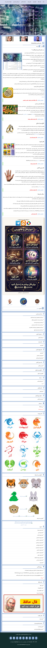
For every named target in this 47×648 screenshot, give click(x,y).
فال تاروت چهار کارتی (39, 542)
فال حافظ (39, 2)
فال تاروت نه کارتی (40, 550)
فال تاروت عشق (40, 555)
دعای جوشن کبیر (40, 381)
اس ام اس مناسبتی (16, 2)
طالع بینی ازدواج (36, 134)
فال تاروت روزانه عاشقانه (39, 557)
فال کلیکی (41, 391)
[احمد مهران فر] (38, 39)
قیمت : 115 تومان (23, 523)
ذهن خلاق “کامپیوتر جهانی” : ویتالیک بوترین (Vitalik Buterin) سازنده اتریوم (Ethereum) (29, 573)
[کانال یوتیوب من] (14, 638)
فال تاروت (34, 2)
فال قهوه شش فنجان (39, 358)
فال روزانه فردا (40, 627)
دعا (42, 383)
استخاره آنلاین (23, 2)
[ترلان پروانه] (24, 39)
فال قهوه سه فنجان (40, 355)
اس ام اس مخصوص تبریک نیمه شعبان (37, 317)
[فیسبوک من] (30, 638)
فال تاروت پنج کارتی (39, 545)
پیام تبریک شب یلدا (40, 593)
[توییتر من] (20, 638)
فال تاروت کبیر (40, 532)
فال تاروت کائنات (40, 535)
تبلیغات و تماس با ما (8, 2)
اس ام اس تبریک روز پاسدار (38, 322)
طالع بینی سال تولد (40, 518)
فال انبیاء (41, 345)
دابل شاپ (23, 6)
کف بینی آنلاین (40, 187)
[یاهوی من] (36, 638)
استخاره (43, 97)
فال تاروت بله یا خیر (39, 560)
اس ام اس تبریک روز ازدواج (38, 330)
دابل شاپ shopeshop (36, 43)
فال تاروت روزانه (40, 530)
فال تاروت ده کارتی (40, 552)
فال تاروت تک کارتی (39, 537)
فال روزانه (29, 2)
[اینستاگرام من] (26, 638)
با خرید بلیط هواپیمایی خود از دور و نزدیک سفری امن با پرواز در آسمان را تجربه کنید (29, 575)
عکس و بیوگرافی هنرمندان (38, 629)
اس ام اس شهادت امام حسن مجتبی (37, 325)
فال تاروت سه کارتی (39, 540)
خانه (43, 2)
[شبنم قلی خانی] (10, 39)
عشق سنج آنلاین (40, 399)
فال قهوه (41, 353)
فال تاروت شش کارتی (39, 547)
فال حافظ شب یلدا (40, 590)
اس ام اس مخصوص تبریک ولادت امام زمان (36, 327)
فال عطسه (41, 619)
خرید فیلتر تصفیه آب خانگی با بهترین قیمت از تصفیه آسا (34, 570)
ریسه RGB (41, 407)
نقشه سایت (19, 644)
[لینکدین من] (11, 638)
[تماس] (23, 638)
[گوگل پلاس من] (17, 638)
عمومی (38, 308)
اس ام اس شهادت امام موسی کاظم (37, 320)
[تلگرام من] (33, 638)
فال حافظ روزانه (25, 114)
